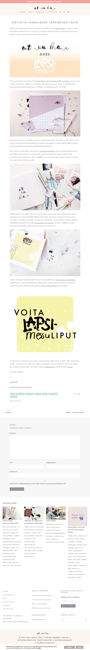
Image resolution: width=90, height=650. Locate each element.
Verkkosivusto (13, 471)
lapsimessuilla (21, 394)
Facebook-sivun (49, 367)
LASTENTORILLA (51, 521)
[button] (85, 620)
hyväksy (69, 647)
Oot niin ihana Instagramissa (41, 599)
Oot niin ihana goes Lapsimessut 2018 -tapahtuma (52, 81)
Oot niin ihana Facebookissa (41, 595)
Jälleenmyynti (9, 602)
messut (45, 394)
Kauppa (22, 12)
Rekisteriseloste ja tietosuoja (41, 608)
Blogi (30, 12)
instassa (70, 367)
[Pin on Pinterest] (79, 394)
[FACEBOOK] (60, 12)
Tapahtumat (18, 401)
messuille (38, 394)
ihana (13, 394)
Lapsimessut (14, 382)
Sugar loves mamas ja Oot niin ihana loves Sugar (76, 529)
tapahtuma (14, 396)
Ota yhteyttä (51, 12)
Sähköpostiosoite (51, 462)
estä (79, 647)
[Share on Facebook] (74, 394)
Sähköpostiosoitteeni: (70, 597)
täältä (39, 648)
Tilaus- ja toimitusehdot (39, 604)
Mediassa (6, 605)
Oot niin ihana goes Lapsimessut (21, 387)
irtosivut (51, 143)
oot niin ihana (53, 394)
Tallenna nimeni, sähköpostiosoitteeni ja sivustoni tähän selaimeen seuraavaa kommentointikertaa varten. (38, 483)
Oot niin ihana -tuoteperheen (65, 280)
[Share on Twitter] (76, 394)
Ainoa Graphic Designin (49, 285)
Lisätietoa (40, 12)
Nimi (11, 462)
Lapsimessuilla (60, 28)
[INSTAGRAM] (64, 12)
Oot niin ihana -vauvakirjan (43, 223)
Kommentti (13, 433)
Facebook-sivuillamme (47, 151)
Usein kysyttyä (9, 595)
